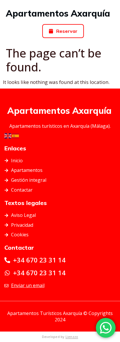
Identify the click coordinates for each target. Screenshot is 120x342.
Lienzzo (72, 336)
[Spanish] (16, 135)
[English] (8, 135)
